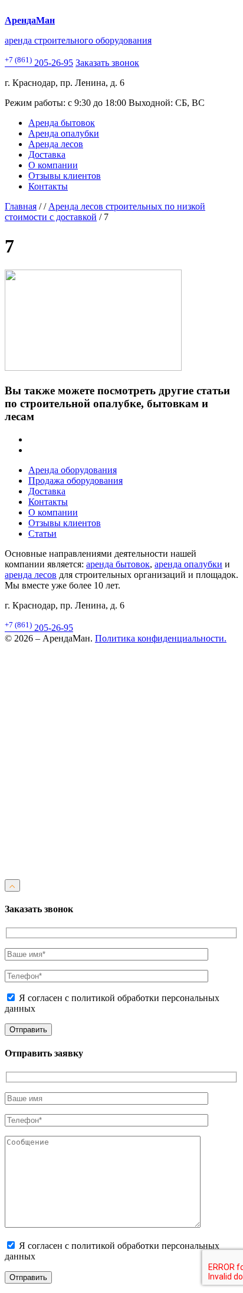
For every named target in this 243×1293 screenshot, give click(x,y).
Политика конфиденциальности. (160, 638)
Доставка (46, 154)
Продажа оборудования (75, 481)
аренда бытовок (118, 564)
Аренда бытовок (61, 123)
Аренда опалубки (63, 133)
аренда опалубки (188, 564)
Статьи (42, 533)
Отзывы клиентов (64, 176)
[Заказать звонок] (121, 874)
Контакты (48, 186)
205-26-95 (39, 63)
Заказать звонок (107, 63)
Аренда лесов (55, 144)
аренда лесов (31, 575)
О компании (53, 165)
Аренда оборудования (72, 470)
